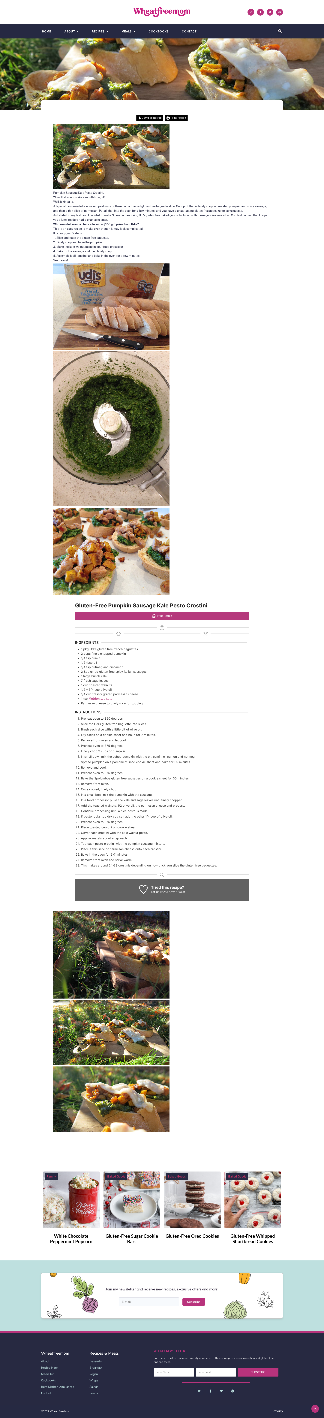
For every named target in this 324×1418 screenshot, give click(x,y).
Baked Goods (116, 1177)
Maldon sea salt (100, 698)
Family (51, 1177)
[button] (280, 31)
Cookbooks (159, 31)
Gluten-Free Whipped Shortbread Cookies (252, 1238)
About (69, 31)
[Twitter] (270, 12)
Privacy (278, 1411)
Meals (127, 31)
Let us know (159, 892)
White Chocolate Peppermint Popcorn (71, 1238)
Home (46, 31)
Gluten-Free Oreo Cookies (192, 1236)
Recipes (98, 31)
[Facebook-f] (260, 12)
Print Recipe (178, 117)
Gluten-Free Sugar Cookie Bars (132, 1238)
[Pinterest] (279, 12)
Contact (189, 31)
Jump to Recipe (152, 117)
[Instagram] (251, 12)
